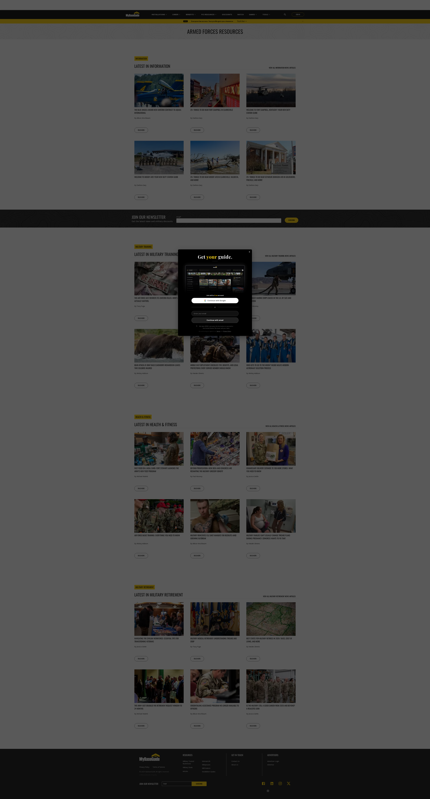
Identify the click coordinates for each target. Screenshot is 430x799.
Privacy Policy (227, 331)
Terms (218, 331)
